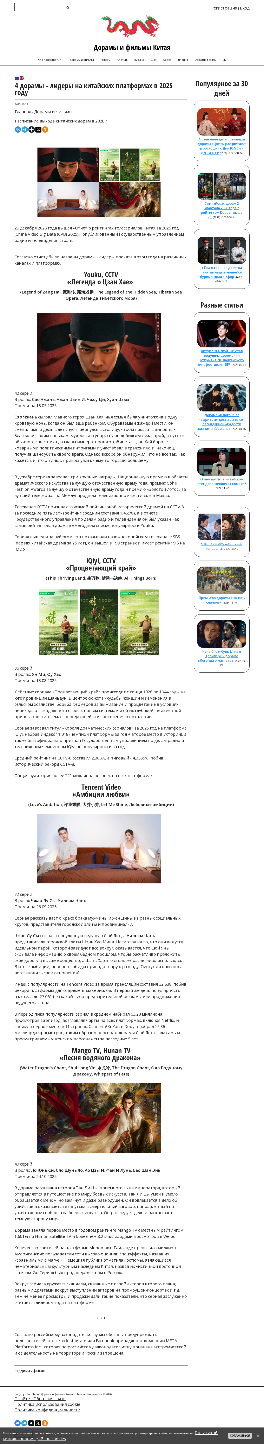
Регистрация (224, 8)
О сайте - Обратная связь (40, 1398)
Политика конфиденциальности (47, 1410)
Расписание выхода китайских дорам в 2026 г (61, 121)
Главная (23, 111)
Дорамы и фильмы (53, 111)
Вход (245, 8)
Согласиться (240, 1435)
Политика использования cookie (47, 1404)
